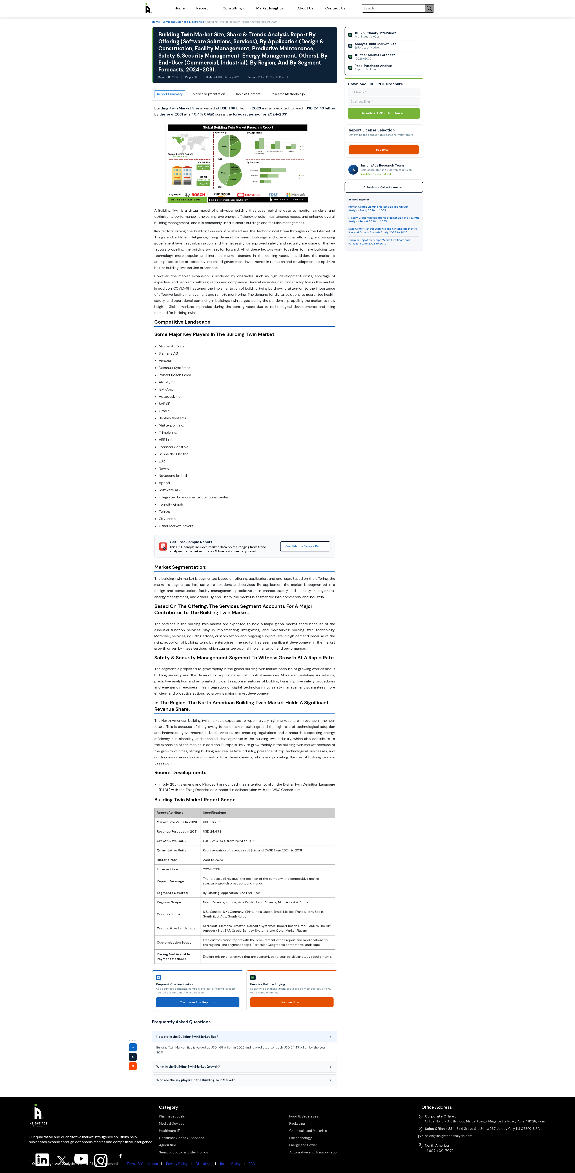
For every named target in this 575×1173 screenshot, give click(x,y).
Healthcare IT (169, 1131)
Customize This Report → (197, 1002)
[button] (244, 1036)
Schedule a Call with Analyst (384, 187)
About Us (305, 8)
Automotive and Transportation (313, 1152)
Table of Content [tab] (248, 94)
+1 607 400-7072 (439, 1151)
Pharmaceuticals (172, 1116)
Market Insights (269, 8)
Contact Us (335, 8)
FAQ (252, 1164)
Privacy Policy (177, 1164)
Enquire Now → (291, 1002)
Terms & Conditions (142, 1164)
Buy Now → (384, 149)
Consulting (232, 8)
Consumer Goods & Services (181, 1138)
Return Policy (230, 1164)
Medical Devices (171, 1123)
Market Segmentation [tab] (209, 94)
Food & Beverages (303, 1116)
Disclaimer (204, 1164)
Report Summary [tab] (170, 94)
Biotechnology (300, 1138)
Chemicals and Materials (308, 1131)
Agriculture (167, 1145)
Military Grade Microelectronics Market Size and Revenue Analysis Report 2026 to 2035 (383, 219)
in (133, 1047)
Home (179, 8)
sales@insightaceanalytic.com (448, 1136)
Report (202, 8)
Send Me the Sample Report (305, 546)
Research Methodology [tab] (288, 94)
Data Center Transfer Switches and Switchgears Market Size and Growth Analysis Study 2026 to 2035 (382, 230)
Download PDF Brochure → (383, 113)
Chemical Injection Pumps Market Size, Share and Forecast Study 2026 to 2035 (379, 241)
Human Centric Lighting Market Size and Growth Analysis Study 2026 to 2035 (378, 208)
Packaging (297, 1123)
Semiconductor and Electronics (183, 22)
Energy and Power (303, 1145)
